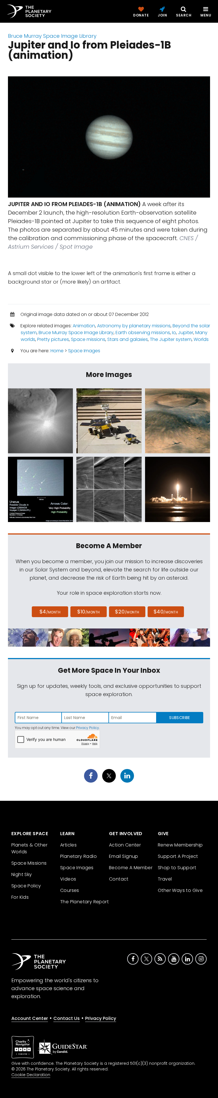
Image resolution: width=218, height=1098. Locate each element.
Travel (165, 879)
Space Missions (29, 863)
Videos (68, 879)
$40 (166, 611)
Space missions (88, 339)
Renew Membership (180, 845)
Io (174, 332)
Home (57, 350)
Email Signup (123, 856)
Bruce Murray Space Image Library (52, 35)
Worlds (201, 339)
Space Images (84, 350)
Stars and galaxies (127, 339)
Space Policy (26, 886)
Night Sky (21, 874)
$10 (88, 611)
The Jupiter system (171, 339)
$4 (50, 611)
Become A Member (130, 867)
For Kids (20, 897)
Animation (84, 325)
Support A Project (178, 856)
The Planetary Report (84, 901)
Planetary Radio (78, 856)
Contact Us (66, 1018)
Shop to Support (177, 867)
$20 (127, 611)
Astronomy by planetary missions (134, 325)
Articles (68, 845)
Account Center (29, 1018)
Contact (119, 879)
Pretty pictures (53, 339)
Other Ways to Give (180, 890)
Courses (69, 890)
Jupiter (185, 332)
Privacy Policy (87, 727)
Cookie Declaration (30, 1075)
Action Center (125, 845)
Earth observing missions (143, 332)
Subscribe (179, 717)
